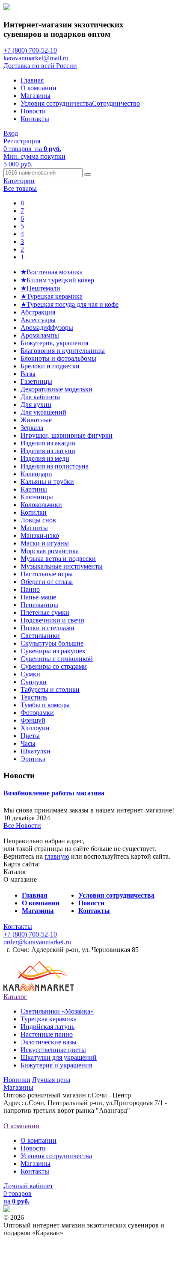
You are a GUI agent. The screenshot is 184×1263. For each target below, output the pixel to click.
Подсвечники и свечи (52, 620)
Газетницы (36, 381)
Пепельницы (39, 604)
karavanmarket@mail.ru (35, 58)
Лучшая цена (51, 1079)
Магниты (34, 527)
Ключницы (37, 497)
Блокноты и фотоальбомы (58, 358)
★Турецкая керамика (52, 296)
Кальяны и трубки (47, 481)
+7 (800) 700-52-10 (30, 50)
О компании (38, 88)
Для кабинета (40, 396)
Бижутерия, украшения (54, 343)
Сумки (30, 674)
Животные (36, 420)
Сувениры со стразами (54, 666)
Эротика (33, 758)
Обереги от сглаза (47, 581)
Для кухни (36, 404)
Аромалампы (40, 335)
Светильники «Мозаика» (57, 1011)
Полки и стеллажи (47, 628)
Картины (34, 489)
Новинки (16, 1079)
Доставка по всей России (40, 65)
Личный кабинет (28, 1185)
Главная (32, 80)
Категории (19, 180)
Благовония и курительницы (63, 350)
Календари (36, 473)
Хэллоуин (35, 728)
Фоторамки (37, 712)
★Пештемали (40, 288)
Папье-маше (38, 597)
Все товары (20, 188)
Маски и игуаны (45, 543)
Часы (28, 743)
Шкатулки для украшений (59, 1057)
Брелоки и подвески (50, 366)
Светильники (40, 635)
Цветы (30, 735)
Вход (10, 133)
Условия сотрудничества (56, 103)
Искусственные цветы (53, 1049)
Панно (30, 589)
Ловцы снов (38, 520)
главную (57, 856)
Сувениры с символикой (57, 658)
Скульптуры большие (52, 643)
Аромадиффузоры (47, 327)
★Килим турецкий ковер (57, 280)
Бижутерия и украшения (56, 1065)
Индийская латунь (47, 1026)
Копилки (34, 512)
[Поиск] (87, 174)
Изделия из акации (48, 443)
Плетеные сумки (45, 612)
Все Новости (22, 825)
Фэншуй (33, 720)
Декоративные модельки (56, 389)
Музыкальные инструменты (62, 566)
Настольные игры (47, 574)
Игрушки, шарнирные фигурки (67, 435)
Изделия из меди (45, 458)
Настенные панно (47, 1034)
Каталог (15, 996)
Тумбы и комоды (45, 705)
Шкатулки (35, 751)
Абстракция (38, 312)
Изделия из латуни (48, 450)
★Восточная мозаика (52, 272)
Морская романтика (50, 550)
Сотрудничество (116, 103)
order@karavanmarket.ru (37, 942)
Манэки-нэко (40, 535)
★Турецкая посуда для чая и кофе (70, 304)
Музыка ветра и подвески (58, 558)
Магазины (35, 95)
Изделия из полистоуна (55, 466)
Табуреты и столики (50, 689)
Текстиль (34, 697)
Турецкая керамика (49, 1019)
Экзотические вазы (49, 1042)
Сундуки (34, 681)
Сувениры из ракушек (53, 651)
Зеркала (32, 427)
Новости (33, 111)
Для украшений (43, 412)
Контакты (35, 118)
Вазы (28, 373)
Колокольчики (41, 504)
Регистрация (21, 141)
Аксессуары (38, 319)
